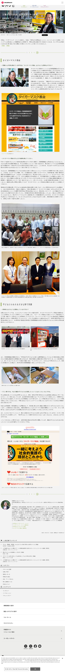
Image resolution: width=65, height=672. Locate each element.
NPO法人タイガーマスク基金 (19, 526)
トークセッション (34, 5)
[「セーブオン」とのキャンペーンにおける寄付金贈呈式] (16, 347)
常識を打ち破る (6, 576)
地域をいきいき (6, 574)
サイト (4, 487)
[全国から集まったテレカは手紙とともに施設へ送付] (16, 383)
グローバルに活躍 (7, 569)
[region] (32, 664)
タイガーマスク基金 (5, 153)
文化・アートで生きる (8, 579)
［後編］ (8, 45)
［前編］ (3, 45)
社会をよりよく (6, 584)
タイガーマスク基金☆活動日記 (19, 528)
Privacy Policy (4, 664)
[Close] (62, 658)
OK (35, 669)
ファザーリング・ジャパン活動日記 (20, 525)
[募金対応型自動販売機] (45, 347)
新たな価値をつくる (7, 581)
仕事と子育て (6, 571)
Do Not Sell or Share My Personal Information (16, 669)
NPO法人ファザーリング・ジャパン (21, 523)
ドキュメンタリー (45, 5)
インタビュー (24, 5)
